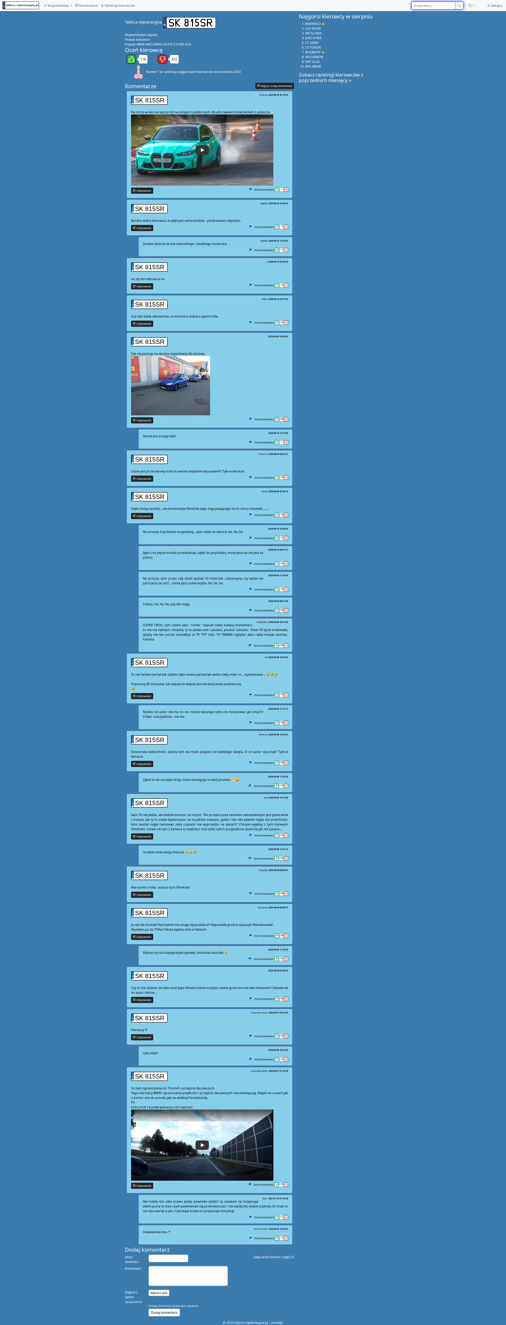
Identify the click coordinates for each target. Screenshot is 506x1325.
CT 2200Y (312, 43)
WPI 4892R (313, 66)
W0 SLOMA (313, 33)
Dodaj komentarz (164, 1312)
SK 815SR (149, 100)
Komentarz (133, 1268)
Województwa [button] (58, 5)
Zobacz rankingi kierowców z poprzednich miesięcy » (331, 77)
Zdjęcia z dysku (133, 1297)
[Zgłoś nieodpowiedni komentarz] (250, 189)
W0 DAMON (314, 57)
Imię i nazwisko (132, 1259)
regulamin (193, 1306)
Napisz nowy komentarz (276, 86)
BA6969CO (313, 24)
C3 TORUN (313, 47)
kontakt (277, 1322)
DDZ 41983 (313, 38)
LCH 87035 (313, 28)
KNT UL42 (312, 61)
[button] (471, 5)
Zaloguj (496, 5)
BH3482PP (313, 52)
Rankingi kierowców (119, 5)
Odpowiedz (143, 191)
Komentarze (88, 5)
